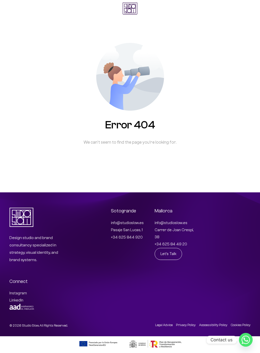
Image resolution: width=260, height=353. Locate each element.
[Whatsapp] (246, 340)
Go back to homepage (130, 163)
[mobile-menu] (244, 8)
